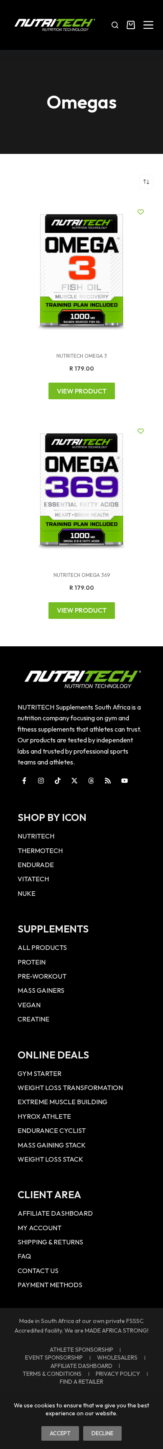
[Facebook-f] (24, 780)
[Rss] (108, 780)
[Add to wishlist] (140, 212)
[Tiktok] (57, 780)
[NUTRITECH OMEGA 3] (81, 270)
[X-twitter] (74, 780)
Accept (60, 1433)
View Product (82, 391)
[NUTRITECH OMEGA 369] (81, 489)
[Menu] (148, 25)
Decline (102, 1433)
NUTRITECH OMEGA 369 (81, 575)
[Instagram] (41, 780)
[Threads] (91, 780)
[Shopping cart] (131, 25)
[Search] (115, 25)
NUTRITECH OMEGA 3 (81, 356)
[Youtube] (124, 780)
